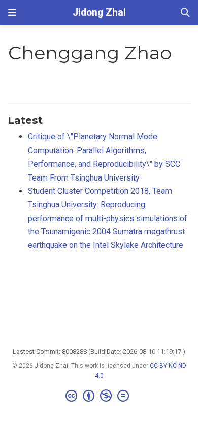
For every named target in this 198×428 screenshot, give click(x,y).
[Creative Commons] (99, 396)
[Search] (185, 13)
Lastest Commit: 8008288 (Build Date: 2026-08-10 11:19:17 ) (99, 351)
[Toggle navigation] (12, 12)
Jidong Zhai (99, 12)
